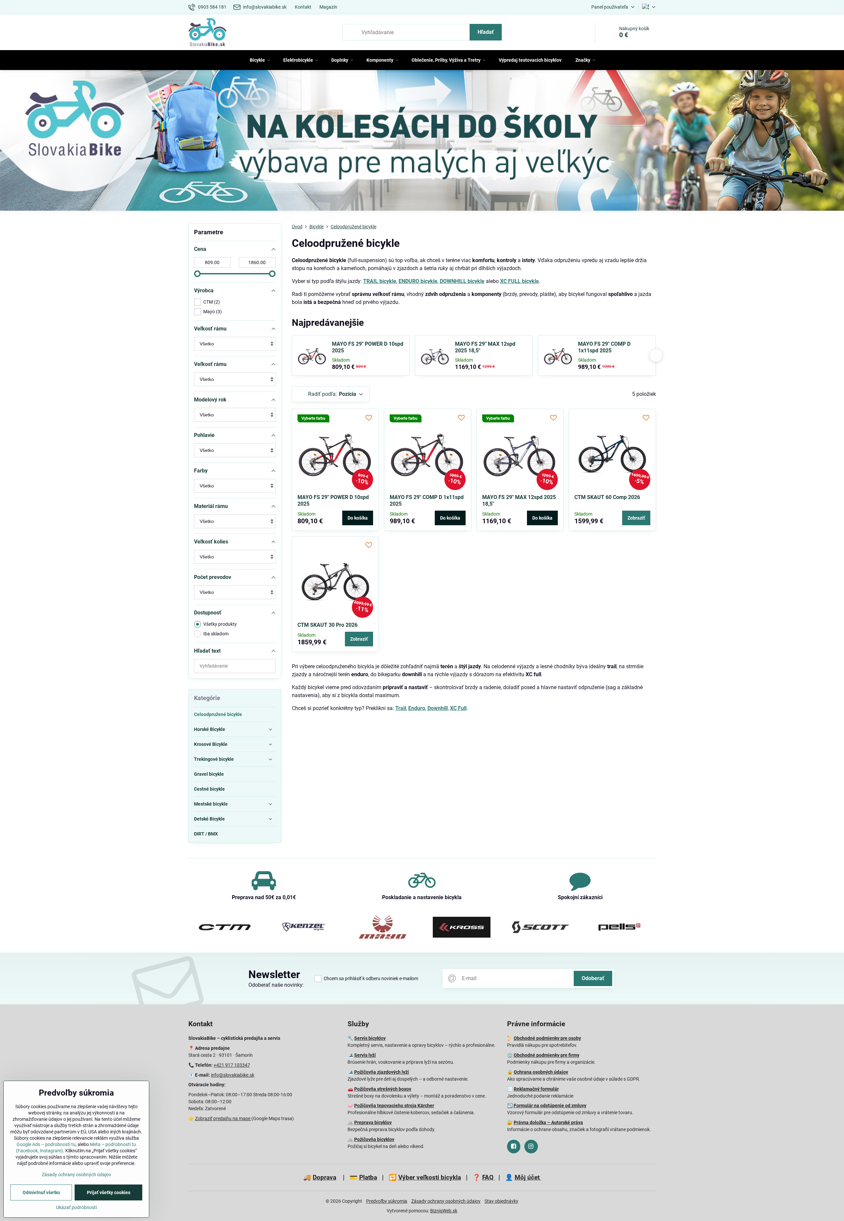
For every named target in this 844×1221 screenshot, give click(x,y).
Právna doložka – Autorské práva (548, 1122)
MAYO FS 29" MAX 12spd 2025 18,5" (485, 347)
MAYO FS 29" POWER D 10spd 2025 (367, 347)
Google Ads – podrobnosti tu (46, 1144)
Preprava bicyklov (373, 1122)
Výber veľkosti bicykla (429, 1177)
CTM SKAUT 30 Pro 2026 (327, 625)
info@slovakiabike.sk (232, 1075)
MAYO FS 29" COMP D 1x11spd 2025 (604, 347)
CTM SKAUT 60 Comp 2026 (607, 497)
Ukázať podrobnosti (76, 1207)
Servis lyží (365, 1055)
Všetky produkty (220, 624)
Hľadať (486, 32)
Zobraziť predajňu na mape (223, 1118)
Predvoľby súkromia (386, 1201)
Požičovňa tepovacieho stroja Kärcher (394, 1105)
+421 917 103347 (232, 1065)
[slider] (197, 273)
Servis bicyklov (370, 1038)
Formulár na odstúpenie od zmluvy (550, 1105)
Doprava (324, 1177)
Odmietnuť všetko (41, 1192)
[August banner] (422, 141)
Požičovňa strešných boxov (382, 1089)
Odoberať (593, 978)
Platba (368, 1177)
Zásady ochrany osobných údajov (446, 1201)
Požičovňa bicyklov (374, 1139)
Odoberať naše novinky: (276, 985)
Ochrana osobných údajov (541, 1072)
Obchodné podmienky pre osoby (547, 1038)
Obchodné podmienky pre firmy (546, 1055)
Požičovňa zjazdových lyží (381, 1072)
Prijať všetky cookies (108, 1192)
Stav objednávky (501, 1201)
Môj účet (528, 1177)
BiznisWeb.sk (443, 1210)
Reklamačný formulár (536, 1089)
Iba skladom (215, 633)
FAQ (488, 1177)
